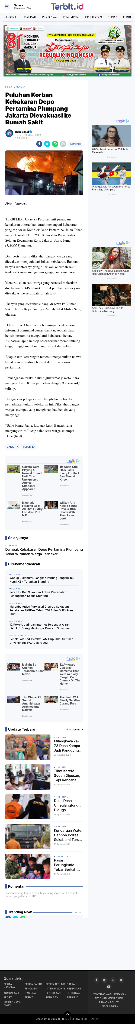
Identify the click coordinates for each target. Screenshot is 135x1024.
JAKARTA (12, 446)
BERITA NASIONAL (10, 986)
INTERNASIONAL (56, 988)
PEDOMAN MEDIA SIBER (109, 998)
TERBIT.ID (29, 446)
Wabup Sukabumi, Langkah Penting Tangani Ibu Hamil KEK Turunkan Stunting (41, 579)
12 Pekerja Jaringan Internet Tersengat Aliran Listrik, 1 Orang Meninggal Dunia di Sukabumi (39, 626)
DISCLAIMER (108, 1006)
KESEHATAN (93, 17)
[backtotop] (67, 1014)
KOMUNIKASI (11, 992)
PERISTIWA (49, 17)
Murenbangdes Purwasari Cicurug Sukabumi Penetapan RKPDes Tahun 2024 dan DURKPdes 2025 (41, 610)
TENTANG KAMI (102, 994)
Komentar (75, 143)
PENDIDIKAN (53, 992)
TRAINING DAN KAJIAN (12, 1003)
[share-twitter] (47, 144)
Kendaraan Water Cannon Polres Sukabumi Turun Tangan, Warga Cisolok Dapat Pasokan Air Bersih (68, 835)
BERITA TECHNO (55, 984)
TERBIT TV (52, 997)
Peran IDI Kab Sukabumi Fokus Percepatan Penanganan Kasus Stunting (37, 594)
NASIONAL (11, 17)
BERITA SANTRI (34, 984)
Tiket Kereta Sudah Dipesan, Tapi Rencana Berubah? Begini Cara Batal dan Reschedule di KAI (67, 775)
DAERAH (30, 17)
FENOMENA (71, 17)
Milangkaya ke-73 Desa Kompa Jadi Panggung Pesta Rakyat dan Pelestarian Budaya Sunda (68, 746)
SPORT (112, 17)
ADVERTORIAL (64, 856)
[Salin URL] (63, 144)
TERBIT (29, 997)
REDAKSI (119, 994)
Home (8, 86)
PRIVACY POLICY (109, 1002)
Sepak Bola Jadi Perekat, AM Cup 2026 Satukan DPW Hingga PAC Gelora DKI (41, 640)
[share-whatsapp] (55, 144)
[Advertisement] (111, 97)
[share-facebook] (39, 144)
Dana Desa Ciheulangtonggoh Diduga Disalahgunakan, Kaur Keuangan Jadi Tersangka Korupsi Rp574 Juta (68, 805)
